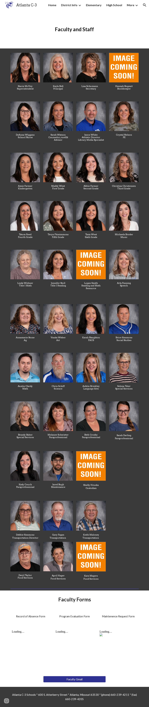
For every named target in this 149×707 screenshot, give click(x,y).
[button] (144, 5)
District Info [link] (69, 5)
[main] (74, 29)
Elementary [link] (94, 5)
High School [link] (114, 5)
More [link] (130, 5)
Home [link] (52, 5)
